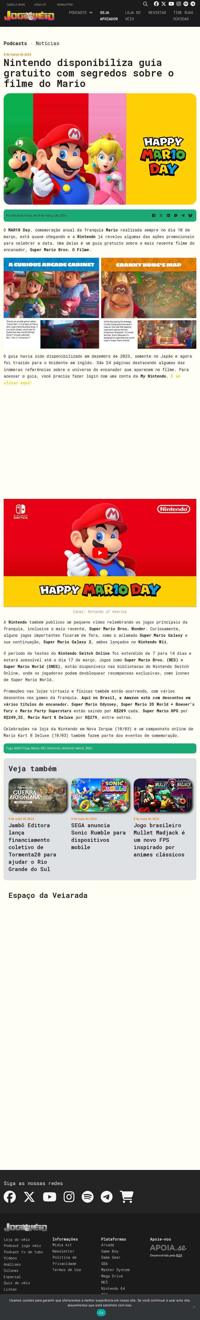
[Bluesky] (190, 215)
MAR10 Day (22, 748)
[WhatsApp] (175, 215)
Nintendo (53, 748)
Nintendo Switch (73, 748)
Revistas (157, 12)
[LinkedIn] (168, 215)
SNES (88, 748)
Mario (35, 748)
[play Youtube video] (100, 553)
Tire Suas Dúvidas (183, 15)
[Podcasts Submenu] (91, 12)
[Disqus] (100, 966)
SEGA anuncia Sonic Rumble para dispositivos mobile (98, 836)
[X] (161, 215)
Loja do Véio (132, 15)
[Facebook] (153, 215)
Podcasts (78, 12)
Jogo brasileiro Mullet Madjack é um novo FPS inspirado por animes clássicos (159, 840)
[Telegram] (183, 215)
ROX (179, 1255)
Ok (101, 1313)
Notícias (47, 43)
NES (43, 748)
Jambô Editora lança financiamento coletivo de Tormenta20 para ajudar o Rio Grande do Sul (32, 847)
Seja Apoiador (109, 15)
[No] (193, 1307)
